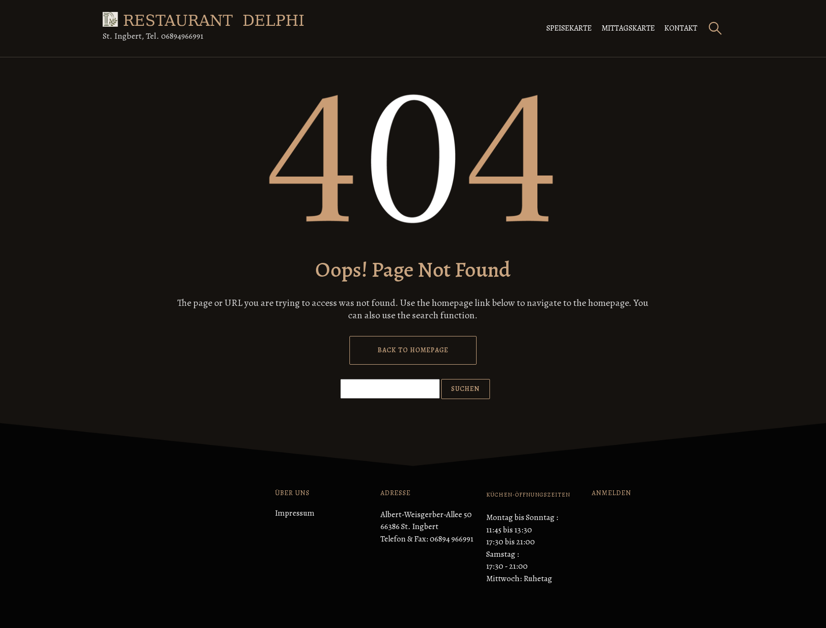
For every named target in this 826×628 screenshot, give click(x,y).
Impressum (295, 513)
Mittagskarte (628, 28)
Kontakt (680, 28)
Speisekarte (569, 28)
